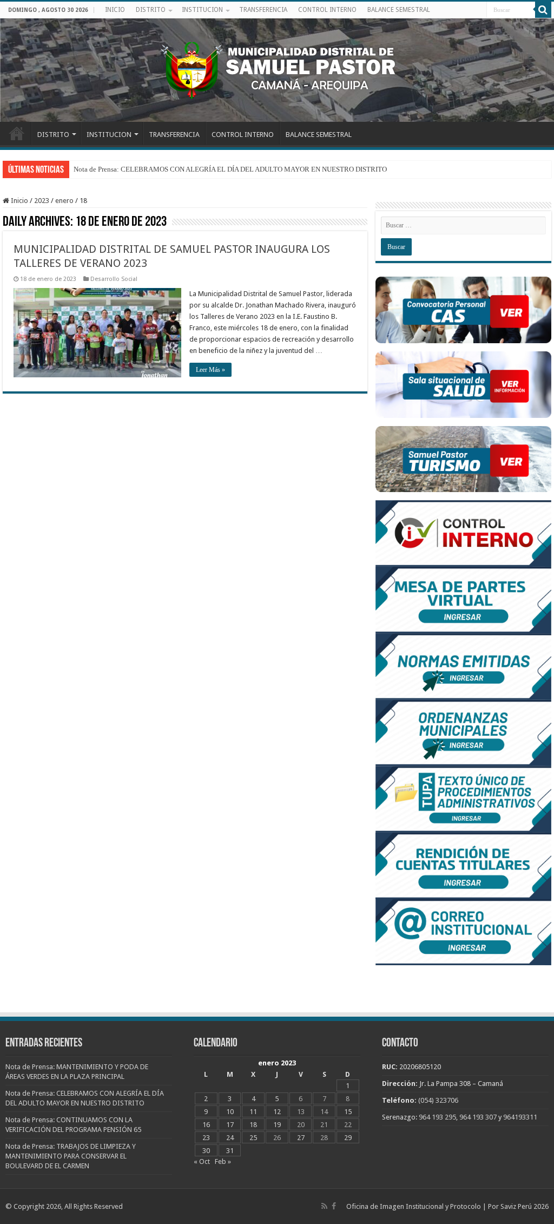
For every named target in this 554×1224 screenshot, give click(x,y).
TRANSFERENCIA (263, 10)
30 (206, 1151)
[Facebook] (334, 1206)
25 (253, 1138)
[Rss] (324, 1206)
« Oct (202, 1161)
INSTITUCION (202, 10)
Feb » (223, 1161)
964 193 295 (437, 1117)
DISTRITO (151, 10)
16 (206, 1125)
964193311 (520, 1117)
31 (230, 1151)
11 (253, 1112)
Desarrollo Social (113, 279)
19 (277, 1125)
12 (277, 1112)
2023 (41, 201)
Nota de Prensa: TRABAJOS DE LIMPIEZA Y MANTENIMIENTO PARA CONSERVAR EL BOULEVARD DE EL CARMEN (70, 1156)
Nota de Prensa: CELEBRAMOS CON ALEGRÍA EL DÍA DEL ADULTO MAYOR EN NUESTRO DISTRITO (230, 169)
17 (230, 1125)
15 (348, 1112)
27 (301, 1138)
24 (230, 1138)
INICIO (115, 10)
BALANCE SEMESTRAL (398, 10)
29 (348, 1138)
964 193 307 (478, 1117)
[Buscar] (543, 10)
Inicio (18, 201)
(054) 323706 (438, 1100)
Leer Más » (210, 370)
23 (206, 1138)
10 (230, 1112)
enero (64, 201)
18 (253, 1125)
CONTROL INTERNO (327, 10)
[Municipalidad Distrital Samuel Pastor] (277, 68)
